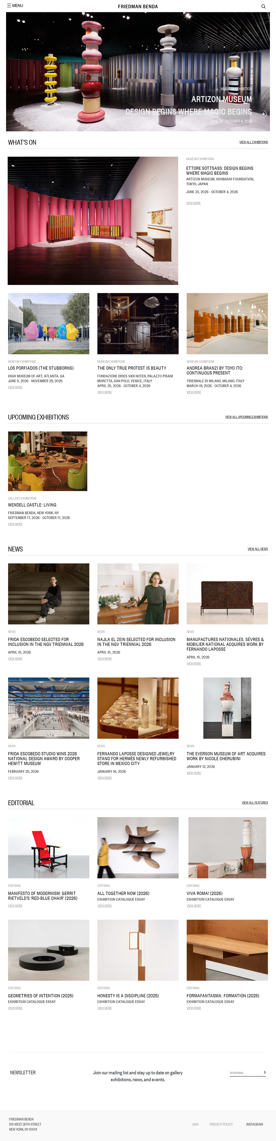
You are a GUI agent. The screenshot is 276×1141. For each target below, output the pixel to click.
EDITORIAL (14, 885)
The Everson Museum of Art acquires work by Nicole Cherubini (226, 756)
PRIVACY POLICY (221, 1124)
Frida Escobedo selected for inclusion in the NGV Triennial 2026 (46, 641)
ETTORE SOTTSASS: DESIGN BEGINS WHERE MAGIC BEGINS (219, 170)
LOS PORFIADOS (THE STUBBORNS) (41, 368)
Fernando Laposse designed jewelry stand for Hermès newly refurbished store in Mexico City (136, 758)
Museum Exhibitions (200, 158)
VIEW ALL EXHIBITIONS (253, 141)
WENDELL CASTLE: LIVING (32, 504)
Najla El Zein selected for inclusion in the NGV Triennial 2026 (136, 641)
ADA (195, 1124)
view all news (258, 548)
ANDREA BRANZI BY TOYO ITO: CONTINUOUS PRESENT (215, 370)
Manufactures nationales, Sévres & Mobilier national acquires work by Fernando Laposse (225, 644)
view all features (255, 802)
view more (193, 202)
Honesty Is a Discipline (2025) (128, 995)
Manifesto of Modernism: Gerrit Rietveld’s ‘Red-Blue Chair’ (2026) (43, 895)
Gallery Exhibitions (22, 498)
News (12, 631)
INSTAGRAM (254, 1124)
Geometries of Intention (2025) (41, 995)
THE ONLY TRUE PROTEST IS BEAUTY (131, 368)
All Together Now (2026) (123, 893)
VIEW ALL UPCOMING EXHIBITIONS (246, 416)
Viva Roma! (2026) (205, 893)
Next (263, 114)
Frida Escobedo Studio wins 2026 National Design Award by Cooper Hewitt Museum (44, 758)
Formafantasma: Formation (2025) (223, 995)
